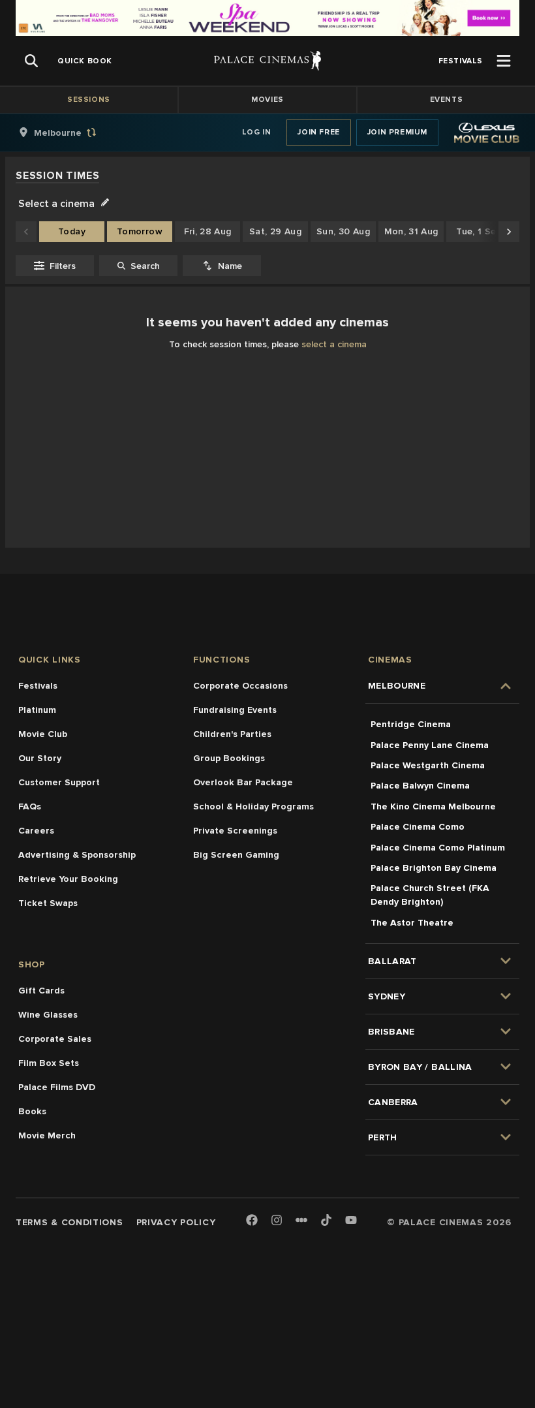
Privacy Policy (176, 1222)
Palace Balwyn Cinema (420, 785)
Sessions (88, 99)
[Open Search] (31, 61)
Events (446, 99)
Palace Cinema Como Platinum (438, 847)
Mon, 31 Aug (411, 231)
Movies (267, 99)
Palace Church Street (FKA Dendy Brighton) (430, 895)
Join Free (318, 132)
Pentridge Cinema (411, 724)
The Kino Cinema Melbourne (433, 806)
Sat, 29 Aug (275, 231)
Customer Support (59, 782)
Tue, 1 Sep (479, 231)
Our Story (39, 758)
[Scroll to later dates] (508, 231)
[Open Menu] (503, 61)
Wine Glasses (48, 1014)
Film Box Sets (48, 1063)
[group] (71, 132)
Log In (256, 132)
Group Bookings (229, 758)
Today (71, 231)
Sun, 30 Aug (343, 231)
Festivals (37, 685)
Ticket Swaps (48, 903)
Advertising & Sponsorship (77, 854)
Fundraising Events (235, 709)
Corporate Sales (54, 1038)
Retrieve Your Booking (68, 878)
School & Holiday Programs (253, 806)
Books (32, 1111)
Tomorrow (139, 231)
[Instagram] (277, 1221)
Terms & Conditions (69, 1222)
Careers (36, 830)
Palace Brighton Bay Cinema (434, 867)
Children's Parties (232, 734)
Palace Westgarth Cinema (428, 765)
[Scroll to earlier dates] (26, 231)
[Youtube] (351, 1221)
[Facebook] (252, 1221)
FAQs (29, 806)
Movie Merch (47, 1135)
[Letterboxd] (301, 1220)
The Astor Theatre (412, 922)
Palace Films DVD (56, 1087)
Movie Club (42, 734)
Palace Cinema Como (418, 826)
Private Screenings (235, 830)
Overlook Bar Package (243, 782)
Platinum (37, 709)
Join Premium (397, 132)
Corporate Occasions (240, 685)
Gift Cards (41, 990)
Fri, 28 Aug (208, 231)
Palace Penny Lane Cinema (430, 745)
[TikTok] (326, 1220)
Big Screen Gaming (236, 854)
